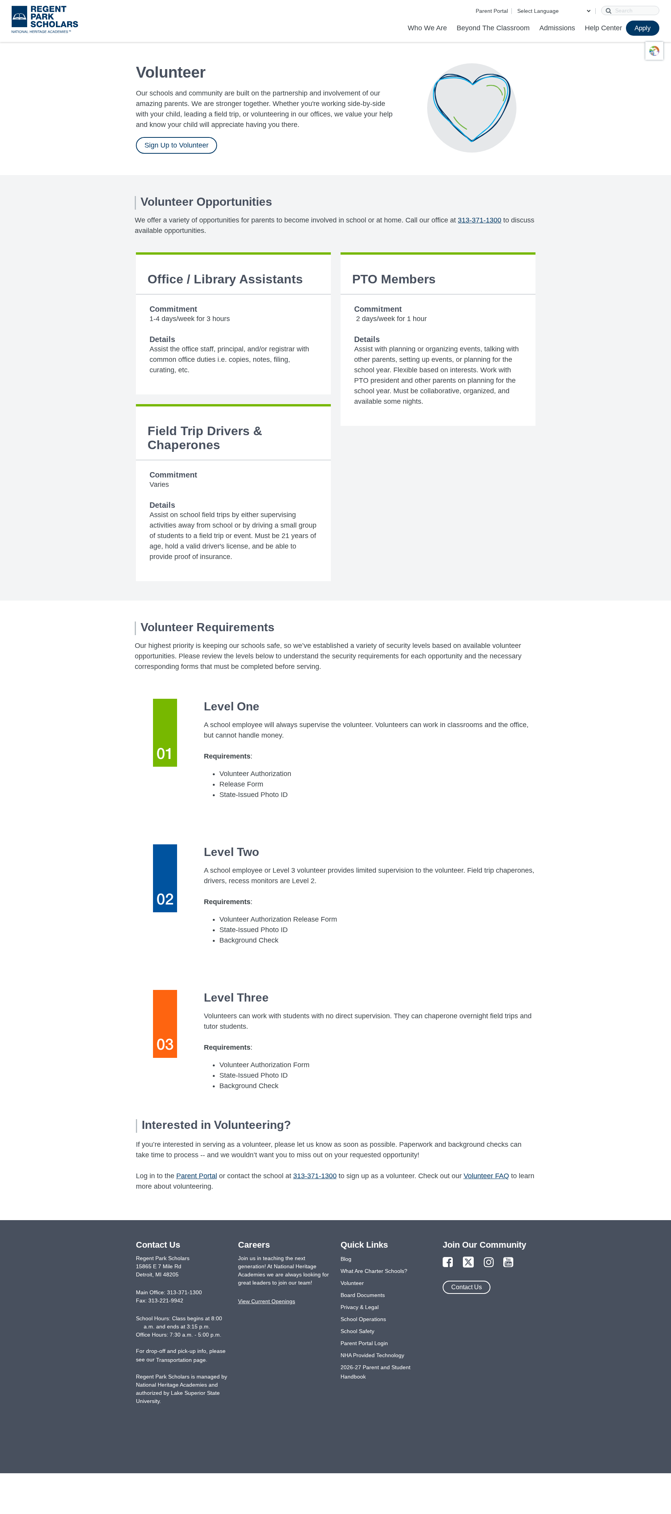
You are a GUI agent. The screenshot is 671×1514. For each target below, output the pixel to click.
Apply (642, 28)
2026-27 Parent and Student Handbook (375, 1372)
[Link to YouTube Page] (508, 1262)
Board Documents (363, 1295)
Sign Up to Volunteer (176, 145)
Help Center (603, 28)
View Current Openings (266, 1301)
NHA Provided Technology (372, 1355)
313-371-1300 (479, 220)
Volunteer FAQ (486, 1176)
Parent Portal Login (364, 1343)
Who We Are (427, 28)
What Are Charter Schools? (374, 1271)
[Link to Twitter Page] (468, 1262)
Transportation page (181, 1360)
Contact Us (466, 1287)
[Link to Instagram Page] (489, 1262)
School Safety (357, 1331)
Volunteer (352, 1283)
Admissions (557, 28)
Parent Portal (492, 11)
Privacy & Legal (360, 1307)
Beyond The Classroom (493, 28)
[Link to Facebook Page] (448, 1262)
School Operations (363, 1319)
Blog (346, 1259)
